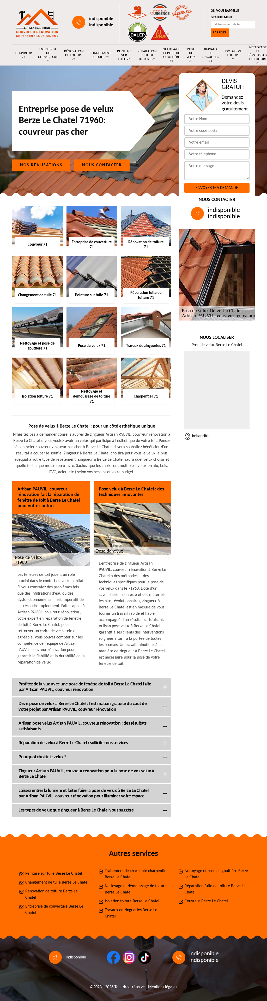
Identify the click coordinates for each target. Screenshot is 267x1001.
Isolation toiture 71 (233, 55)
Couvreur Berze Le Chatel (206, 901)
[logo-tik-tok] (144, 957)
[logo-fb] (113, 957)
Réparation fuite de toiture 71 (147, 55)
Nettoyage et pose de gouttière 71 (171, 55)
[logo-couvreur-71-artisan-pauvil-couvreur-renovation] (36, 22)
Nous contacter (102, 165)
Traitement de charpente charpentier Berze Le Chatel (136, 874)
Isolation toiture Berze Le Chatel (132, 901)
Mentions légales (162, 987)
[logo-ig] (129, 957)
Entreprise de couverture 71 (48, 55)
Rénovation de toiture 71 (73, 55)
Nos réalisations (41, 165)
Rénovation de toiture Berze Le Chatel (51, 894)
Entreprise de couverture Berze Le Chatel (54, 909)
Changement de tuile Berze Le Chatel (56, 882)
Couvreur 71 (23, 55)
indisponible (101, 18)
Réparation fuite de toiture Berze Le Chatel (215, 889)
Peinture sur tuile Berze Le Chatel (53, 874)
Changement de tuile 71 (100, 55)
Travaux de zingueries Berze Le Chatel (131, 913)
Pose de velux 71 (191, 55)
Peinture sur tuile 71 (124, 55)
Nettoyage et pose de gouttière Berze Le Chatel (216, 874)
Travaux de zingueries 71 (210, 55)
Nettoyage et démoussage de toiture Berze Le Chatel (136, 889)
